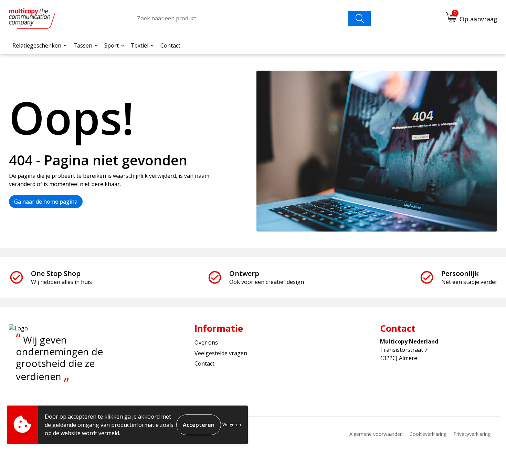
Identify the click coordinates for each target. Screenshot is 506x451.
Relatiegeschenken (36, 45)
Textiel (139, 45)
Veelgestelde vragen (220, 353)
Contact (170, 45)
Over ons (206, 342)
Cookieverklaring (428, 434)
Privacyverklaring (472, 434)
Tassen (82, 45)
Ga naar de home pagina (45, 201)
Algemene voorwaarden (376, 434)
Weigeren (231, 425)
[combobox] (239, 18)
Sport (111, 45)
